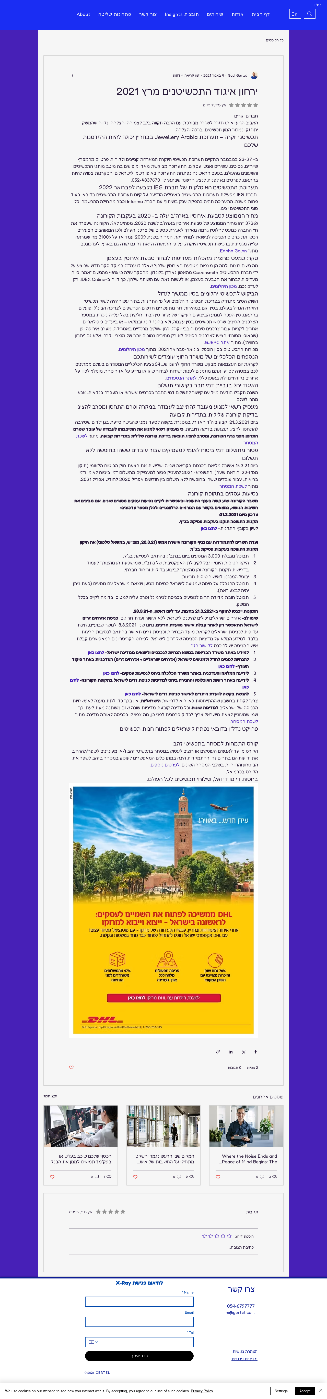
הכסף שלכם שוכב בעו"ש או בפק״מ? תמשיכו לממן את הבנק (81, 1158)
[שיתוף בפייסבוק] (255, 1051)
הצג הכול (50, 1096)
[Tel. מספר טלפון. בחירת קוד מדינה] (93, 1342)
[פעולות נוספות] (72, 75)
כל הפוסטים (275, 40)
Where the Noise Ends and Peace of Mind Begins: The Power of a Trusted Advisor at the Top (248, 1158)
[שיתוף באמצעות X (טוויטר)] (243, 1051)
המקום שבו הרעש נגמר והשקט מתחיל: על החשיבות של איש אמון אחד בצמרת (164, 1158)
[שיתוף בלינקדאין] (230, 1051)
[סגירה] (321, 1391)
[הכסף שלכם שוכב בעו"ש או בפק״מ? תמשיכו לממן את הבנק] (81, 1126)
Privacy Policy (202, 1390)
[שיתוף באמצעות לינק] (218, 1051)
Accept (304, 1390)
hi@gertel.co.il (240, 1312)
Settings (281, 1390)
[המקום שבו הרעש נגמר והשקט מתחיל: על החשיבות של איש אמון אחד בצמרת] (164, 1126)
